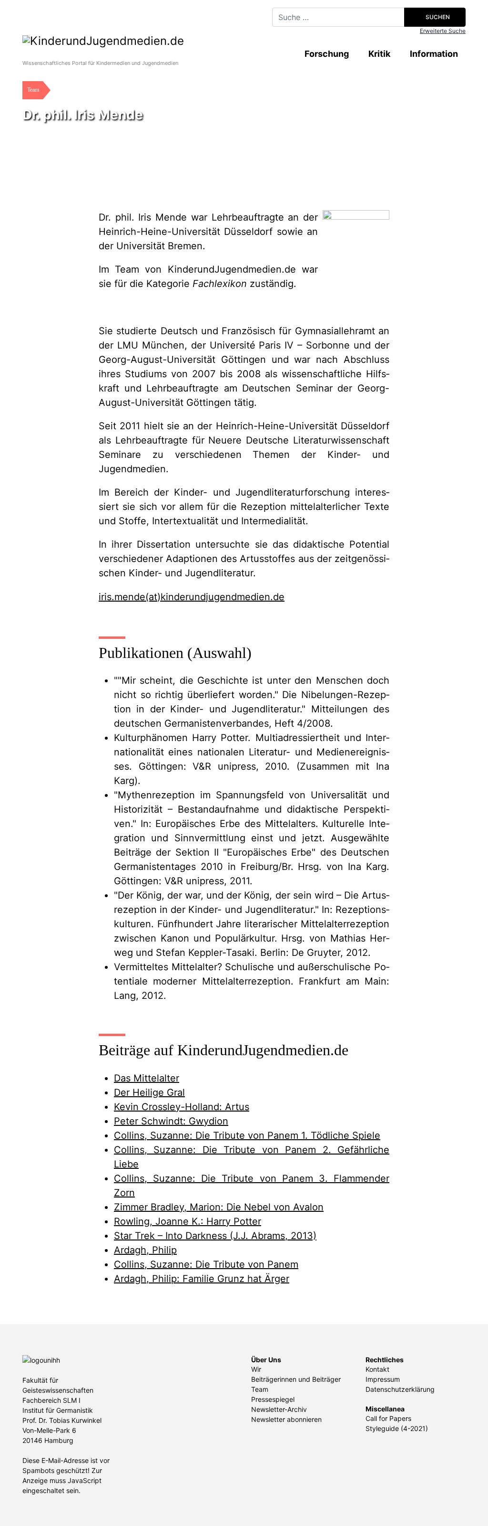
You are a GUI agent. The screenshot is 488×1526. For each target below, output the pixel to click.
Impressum (383, 1379)
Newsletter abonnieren (286, 1419)
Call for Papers (388, 1418)
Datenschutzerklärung (400, 1389)
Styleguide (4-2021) (397, 1428)
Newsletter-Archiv (279, 1409)
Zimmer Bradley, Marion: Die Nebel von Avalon (219, 1207)
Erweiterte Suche (443, 30)
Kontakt (377, 1369)
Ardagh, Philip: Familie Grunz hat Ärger (201, 1278)
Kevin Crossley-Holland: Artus (181, 1107)
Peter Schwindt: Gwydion (171, 1121)
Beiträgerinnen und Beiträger (296, 1379)
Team (259, 1389)
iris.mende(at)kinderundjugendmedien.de (192, 597)
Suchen (437, 17)
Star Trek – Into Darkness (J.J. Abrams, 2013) (215, 1235)
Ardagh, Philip (145, 1250)
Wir (256, 1369)
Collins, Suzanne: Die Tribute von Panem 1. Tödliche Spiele (247, 1135)
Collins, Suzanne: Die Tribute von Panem (206, 1264)
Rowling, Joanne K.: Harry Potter (187, 1221)
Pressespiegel (273, 1399)
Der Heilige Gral (149, 1092)
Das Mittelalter (146, 1078)
